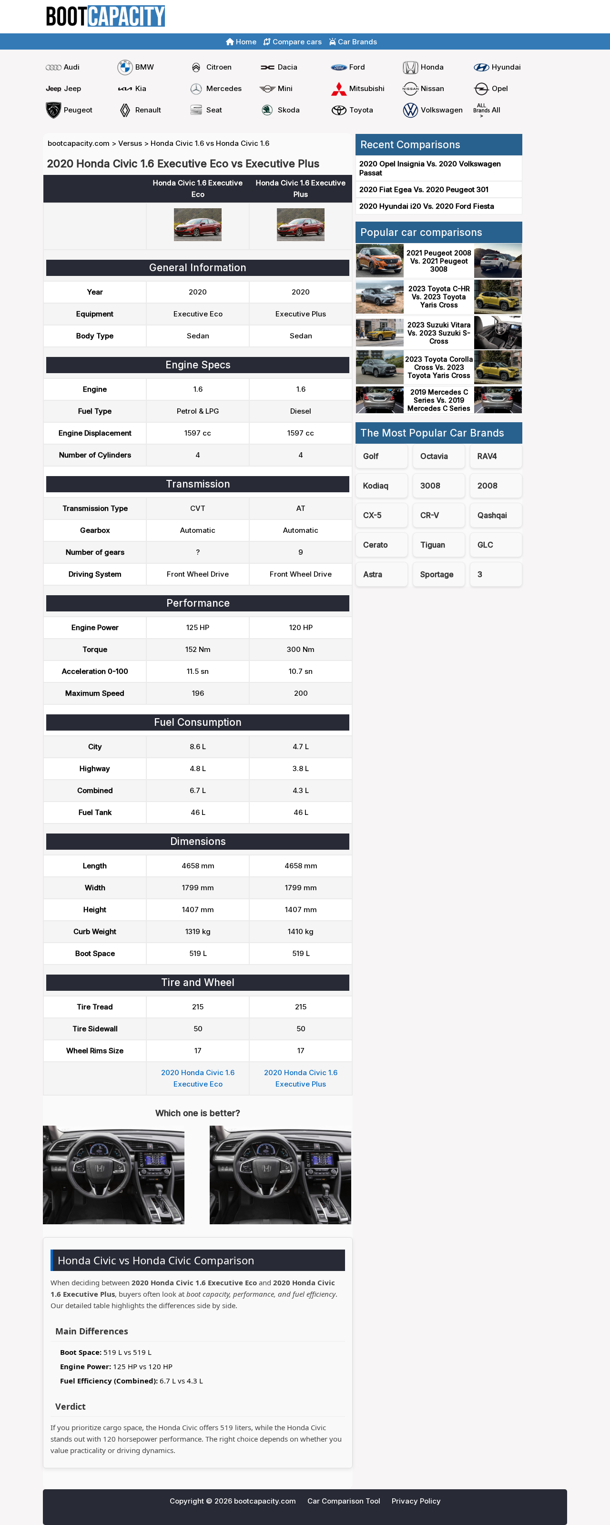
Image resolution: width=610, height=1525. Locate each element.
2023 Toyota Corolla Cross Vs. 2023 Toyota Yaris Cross (439, 367)
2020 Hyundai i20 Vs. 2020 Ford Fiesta (426, 206)
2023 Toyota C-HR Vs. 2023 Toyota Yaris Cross (439, 297)
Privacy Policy (416, 1500)
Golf (370, 456)
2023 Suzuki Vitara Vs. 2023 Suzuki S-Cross (439, 333)
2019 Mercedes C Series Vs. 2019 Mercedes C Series (438, 400)
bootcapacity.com (79, 143)
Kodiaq (375, 485)
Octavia (434, 456)
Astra (372, 574)
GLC (485, 544)
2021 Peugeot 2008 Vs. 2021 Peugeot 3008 (439, 261)
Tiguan (432, 544)
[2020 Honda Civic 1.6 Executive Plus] (301, 238)
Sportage (437, 574)
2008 (488, 485)
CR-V (429, 515)
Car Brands (356, 41)
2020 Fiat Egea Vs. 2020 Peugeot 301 (423, 189)
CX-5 (372, 515)
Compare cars (538, 16)
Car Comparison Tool (343, 1500)
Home (495, 16)
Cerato (375, 544)
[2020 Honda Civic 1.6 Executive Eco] (198, 238)
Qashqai (492, 515)
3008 (430, 485)
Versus (130, 143)
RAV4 (487, 456)
